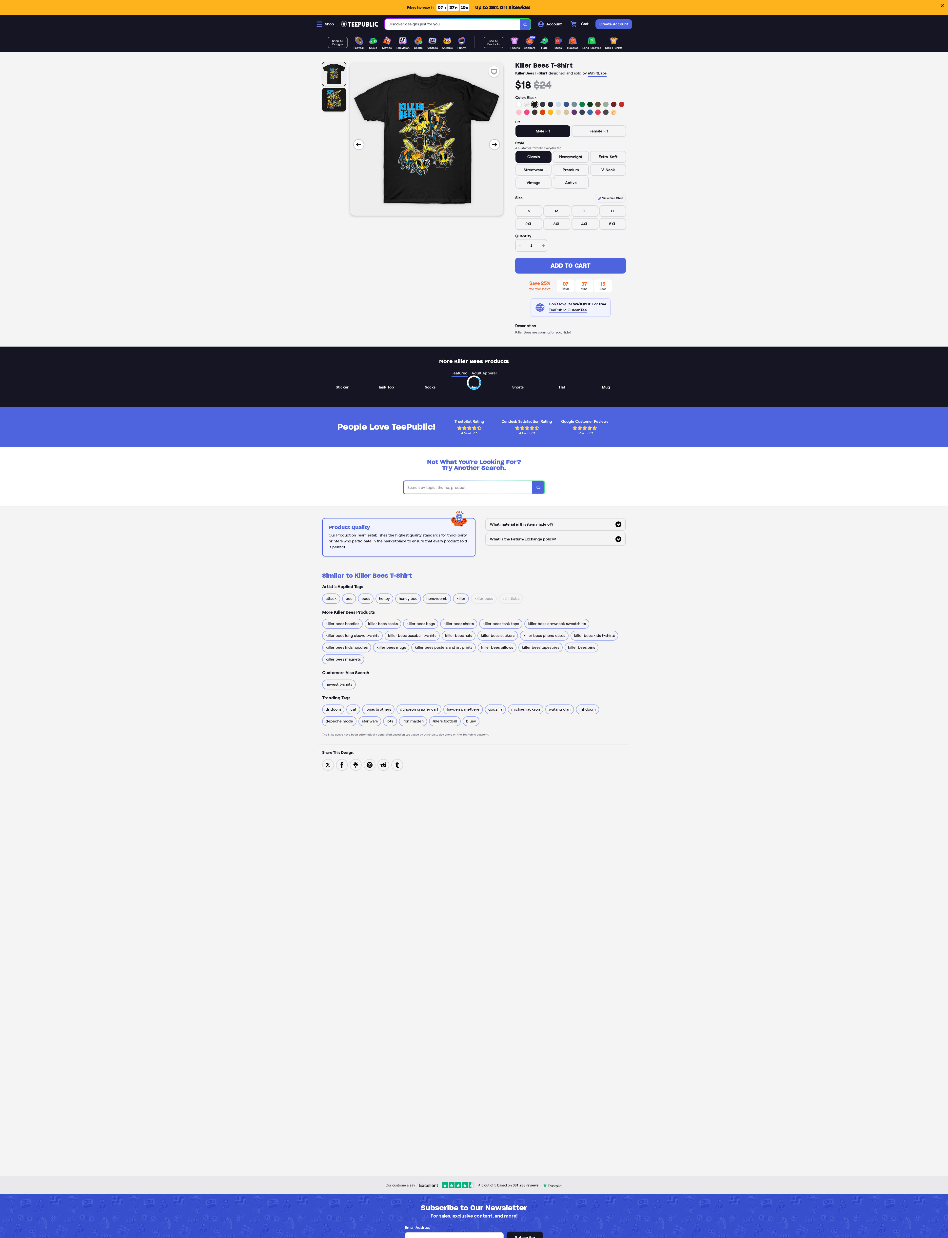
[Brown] (534, 112)
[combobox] (452, 24)
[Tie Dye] (613, 112)
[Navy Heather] (582, 112)
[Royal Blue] (566, 104)
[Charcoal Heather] (542, 104)
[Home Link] (359, 24)
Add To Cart (571, 265)
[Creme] (558, 112)
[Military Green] (598, 104)
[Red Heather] (598, 112)
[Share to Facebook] (342, 764)
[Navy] (550, 104)
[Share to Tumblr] (397, 764)
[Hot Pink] (527, 112)
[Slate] (574, 104)
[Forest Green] (590, 104)
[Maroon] (613, 104)
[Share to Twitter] (328, 764)
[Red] (621, 104)
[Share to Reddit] (383, 764)
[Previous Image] (359, 144)
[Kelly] (582, 104)
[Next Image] (494, 144)
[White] (519, 104)
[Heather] (527, 104)
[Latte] (566, 112)
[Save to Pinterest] (369, 764)
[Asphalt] (606, 112)
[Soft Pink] (519, 112)
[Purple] (574, 112)
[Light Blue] (558, 104)
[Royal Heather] (590, 112)
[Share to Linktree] (356, 764)
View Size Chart (612, 198)
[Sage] (606, 104)
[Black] (534, 104)
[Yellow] (550, 112)
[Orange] (542, 112)
